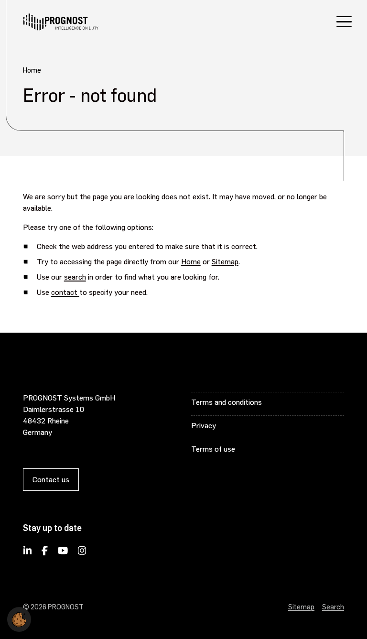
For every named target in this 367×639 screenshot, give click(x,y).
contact (64, 291)
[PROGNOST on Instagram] (81, 553)
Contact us (50, 479)
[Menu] (344, 23)
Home (191, 261)
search (75, 276)
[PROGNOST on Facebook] (44, 553)
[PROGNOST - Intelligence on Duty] (60, 22)
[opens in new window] (78, 291)
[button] (19, 617)
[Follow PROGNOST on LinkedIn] (27, 553)
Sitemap (225, 261)
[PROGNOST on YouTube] (62, 553)
